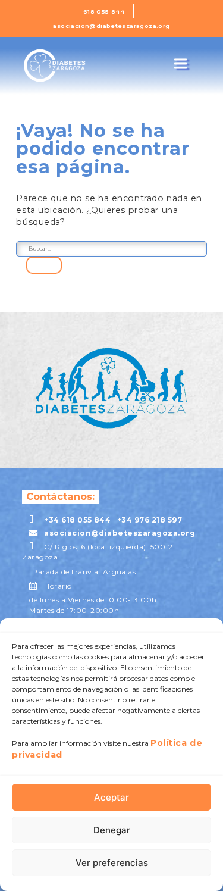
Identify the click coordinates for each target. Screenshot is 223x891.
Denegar (111, 830)
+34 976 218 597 (149, 519)
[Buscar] (44, 265)
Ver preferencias (112, 862)
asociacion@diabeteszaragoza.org (111, 25)
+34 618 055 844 (77, 519)
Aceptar (111, 797)
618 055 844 (103, 11)
